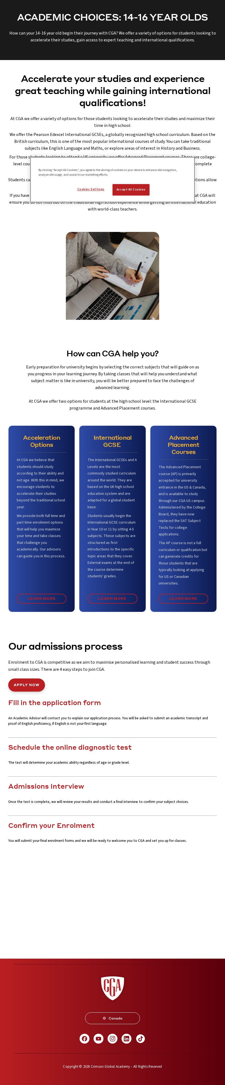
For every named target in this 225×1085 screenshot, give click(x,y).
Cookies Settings (91, 189)
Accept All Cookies (131, 189)
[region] (112, 179)
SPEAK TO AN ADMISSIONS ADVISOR (112, 941)
